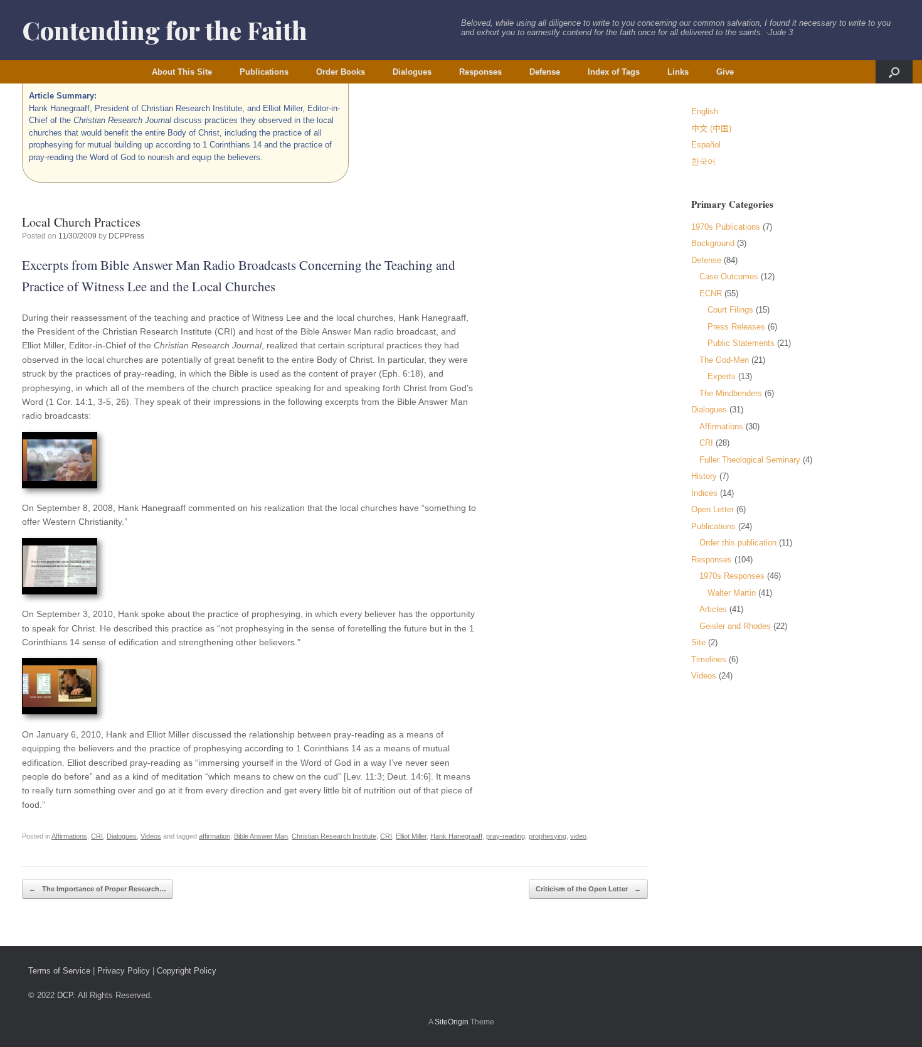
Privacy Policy (123, 970)
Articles (713, 609)
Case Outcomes (728, 276)
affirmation (214, 836)
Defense (544, 72)
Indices (704, 493)
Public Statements (741, 343)
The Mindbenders (730, 393)
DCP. (66, 995)
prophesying (547, 836)
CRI (97, 836)
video (578, 836)
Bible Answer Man (261, 836)
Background (712, 243)
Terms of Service (59, 970)
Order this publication (737, 542)
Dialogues (412, 72)
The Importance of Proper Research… (97, 889)
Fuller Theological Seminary (749, 459)
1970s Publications (725, 227)
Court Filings (730, 309)
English (704, 111)
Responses (480, 72)
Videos (150, 836)
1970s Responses (732, 576)
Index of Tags (614, 72)
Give (725, 72)
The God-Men (724, 360)
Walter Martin (731, 593)
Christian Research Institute (334, 836)
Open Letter (712, 509)
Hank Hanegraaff (456, 836)
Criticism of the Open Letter (588, 889)
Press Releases (736, 326)
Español (706, 144)
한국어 (703, 161)
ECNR (710, 293)
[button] (894, 71)
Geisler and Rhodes (735, 626)
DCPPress (126, 236)
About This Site (182, 72)
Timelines (708, 659)
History (704, 476)
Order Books (340, 72)
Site (698, 642)
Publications (264, 72)
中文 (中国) (711, 128)
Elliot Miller (411, 836)
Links (678, 72)
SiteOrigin (452, 1022)
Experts (721, 376)
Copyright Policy (186, 970)
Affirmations (69, 836)
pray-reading (505, 836)
